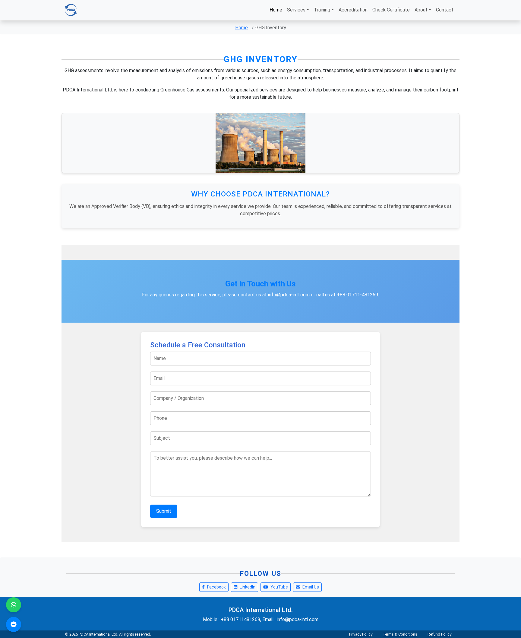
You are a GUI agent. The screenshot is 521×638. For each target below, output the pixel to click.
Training (322, 10)
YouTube (279, 587)
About (421, 10)
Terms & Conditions (400, 634)
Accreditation (353, 10)
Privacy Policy (360, 634)
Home (276, 10)
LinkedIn (247, 587)
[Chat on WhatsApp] (13, 604)
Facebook (216, 587)
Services (296, 10)
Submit (163, 511)
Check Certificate (391, 10)
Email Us (310, 587)
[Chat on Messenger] (13, 624)
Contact (444, 10)
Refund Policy (439, 634)
